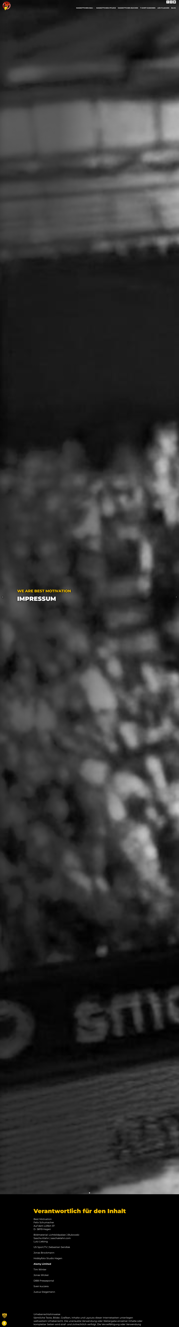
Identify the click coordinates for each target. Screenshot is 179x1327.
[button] (4, 1319)
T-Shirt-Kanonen (147, 8)
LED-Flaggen (163, 8)
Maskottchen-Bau (84, 8)
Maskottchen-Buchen (128, 8)
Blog (173, 8)
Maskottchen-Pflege (106, 8)
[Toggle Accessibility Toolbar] (4, 1323)
